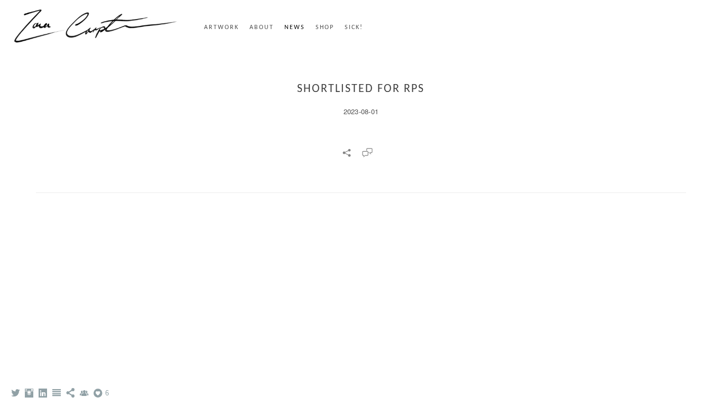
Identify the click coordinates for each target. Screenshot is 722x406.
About (261, 27)
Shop (325, 27)
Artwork (221, 27)
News (294, 27)
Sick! (354, 27)
